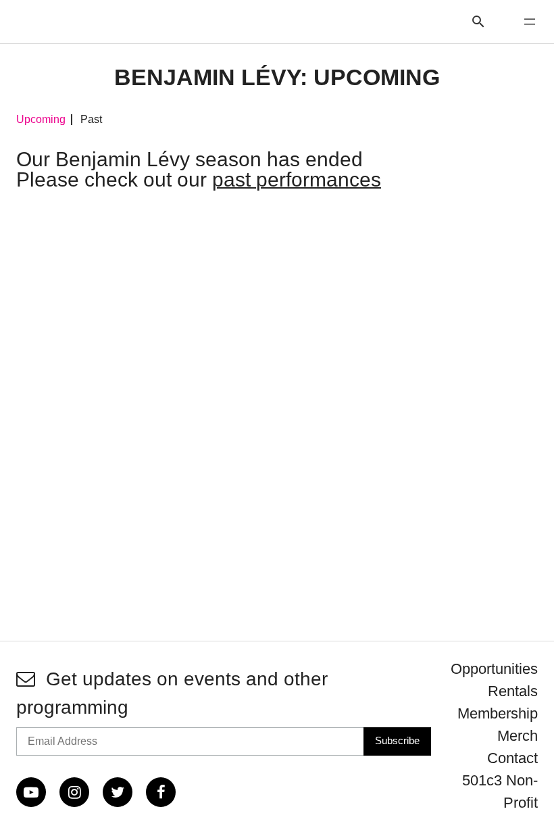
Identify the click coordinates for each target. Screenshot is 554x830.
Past (91, 119)
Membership (497, 713)
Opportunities (494, 668)
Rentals (513, 691)
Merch (517, 735)
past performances (296, 179)
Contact (512, 758)
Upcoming (41, 119)
